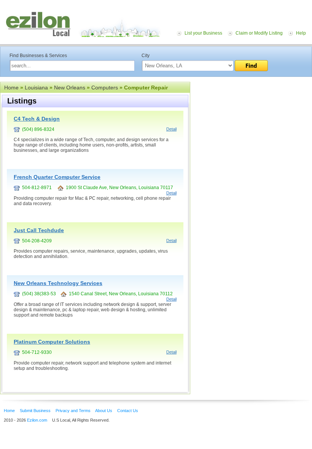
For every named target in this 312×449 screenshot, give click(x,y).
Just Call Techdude (39, 230)
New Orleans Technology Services (58, 283)
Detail (171, 129)
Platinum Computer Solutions (52, 342)
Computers (104, 87)
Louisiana (36, 87)
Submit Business (35, 410)
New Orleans (69, 87)
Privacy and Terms (73, 410)
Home (11, 87)
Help (301, 33)
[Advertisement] (251, 128)
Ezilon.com (37, 420)
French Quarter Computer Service (57, 177)
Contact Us (127, 410)
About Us (103, 410)
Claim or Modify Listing (259, 33)
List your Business (203, 33)
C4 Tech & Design (37, 119)
